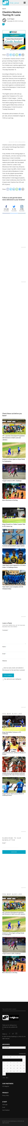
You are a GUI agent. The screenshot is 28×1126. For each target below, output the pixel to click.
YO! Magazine (5, 1086)
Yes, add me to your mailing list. (12, 679)
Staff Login (4, 1104)
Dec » (7, 1077)
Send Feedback (6, 1110)
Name (4, 646)
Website (4, 660)
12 (14, 1065)
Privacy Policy (5, 1095)
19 (14, 1068)
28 (20, 1071)
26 (14, 1071)
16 (4, 1068)
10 (7, 1065)
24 (7, 1071)
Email (4, 653)
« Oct (3, 1077)
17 (7, 1068)
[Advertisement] (14, 131)
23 (4, 1071)
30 (4, 1074)
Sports (4, 8)
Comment (5, 630)
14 (20, 1065)
